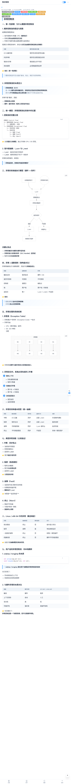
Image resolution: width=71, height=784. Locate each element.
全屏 (66, 175)
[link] (1, 7)
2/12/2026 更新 (18, 9)
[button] (68, 2)
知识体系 (5, 2)
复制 (66, 119)
